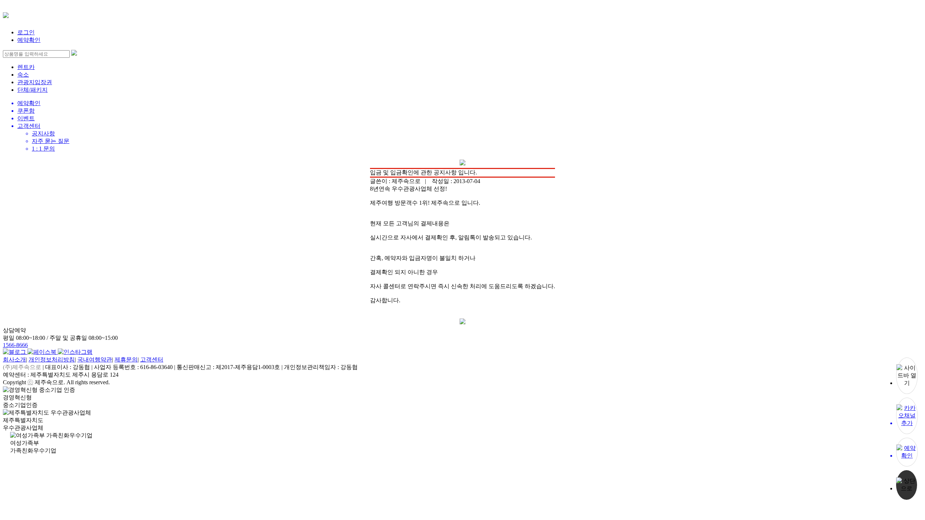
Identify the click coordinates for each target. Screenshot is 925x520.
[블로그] (15, 352)
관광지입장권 (34, 82)
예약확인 (28, 40)
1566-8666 (15, 345)
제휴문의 (126, 359)
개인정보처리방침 (52, 359)
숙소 (23, 75)
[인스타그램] (75, 352)
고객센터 (151, 359)
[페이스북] (42, 352)
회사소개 (14, 359)
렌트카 (26, 67)
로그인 (26, 32)
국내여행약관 (94, 359)
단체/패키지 (32, 90)
